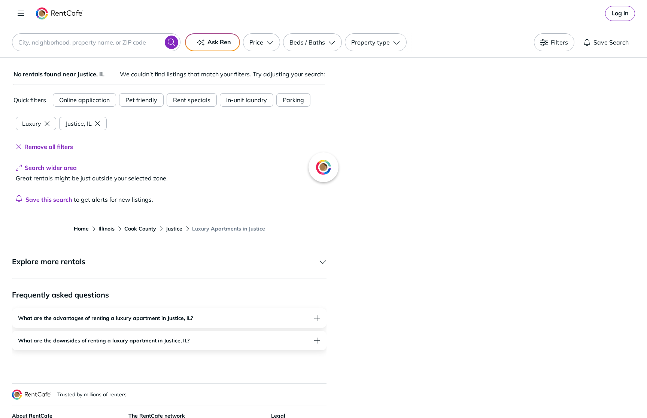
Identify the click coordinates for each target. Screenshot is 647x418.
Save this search (48, 199)
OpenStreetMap (524, 396)
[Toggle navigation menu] (21, 13)
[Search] (171, 42)
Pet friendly (141, 100)
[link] (620, 13)
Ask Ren (219, 42)
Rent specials (191, 100)
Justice (174, 228)
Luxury (31, 123)
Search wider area (51, 167)
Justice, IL (79, 123)
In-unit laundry (246, 100)
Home (81, 228)
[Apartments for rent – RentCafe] (59, 13)
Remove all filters (48, 146)
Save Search (611, 42)
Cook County (140, 228)
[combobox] (96, 42)
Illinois (106, 228)
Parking (293, 100)
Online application (84, 100)
